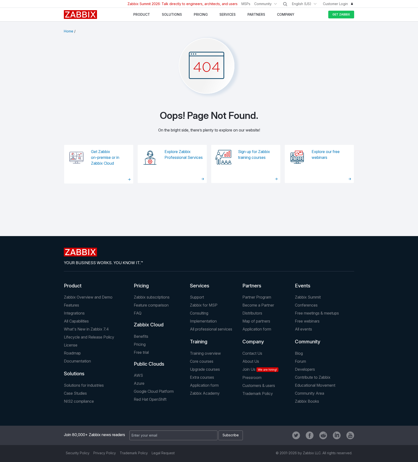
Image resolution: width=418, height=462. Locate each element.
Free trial (141, 352)
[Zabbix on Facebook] (310, 435)
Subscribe (231, 435)
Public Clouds (149, 364)
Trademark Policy (257, 393)
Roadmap (72, 353)
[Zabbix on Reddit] (323, 435)
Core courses (201, 361)
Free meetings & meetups (317, 313)
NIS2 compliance (79, 401)
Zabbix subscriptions (152, 297)
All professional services (211, 329)
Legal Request (163, 453)
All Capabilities (76, 321)
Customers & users (258, 385)
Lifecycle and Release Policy (89, 337)
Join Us (259, 369)
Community (263, 4)
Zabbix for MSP (203, 305)
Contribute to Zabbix (312, 377)
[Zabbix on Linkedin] (337, 435)
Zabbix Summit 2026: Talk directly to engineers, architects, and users (182, 4)
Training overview (205, 353)
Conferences (306, 305)
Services (199, 286)
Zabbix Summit (308, 297)
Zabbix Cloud (149, 325)
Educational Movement (315, 385)
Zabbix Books (307, 401)
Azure (139, 383)
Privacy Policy (104, 453)
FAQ (138, 313)
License (70, 345)
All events (303, 329)
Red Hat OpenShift (150, 399)
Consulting (199, 313)
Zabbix (80, 14)
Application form (256, 329)
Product (73, 286)
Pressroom (251, 377)
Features (71, 305)
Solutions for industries (84, 385)
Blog (299, 353)
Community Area (309, 393)
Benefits (141, 336)
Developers (305, 369)
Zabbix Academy (205, 393)
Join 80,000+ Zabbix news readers (94, 434)
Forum (300, 361)
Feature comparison (151, 305)
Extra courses (202, 377)
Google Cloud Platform (154, 391)
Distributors (252, 313)
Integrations (74, 313)
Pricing (141, 286)
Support (197, 297)
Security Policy (78, 453)
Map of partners (256, 321)
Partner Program (256, 297)
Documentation (77, 361)
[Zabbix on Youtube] (350, 435)
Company (253, 342)
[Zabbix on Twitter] (296, 435)
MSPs (245, 4)
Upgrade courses (205, 369)
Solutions (74, 374)
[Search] (285, 4)
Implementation (203, 321)
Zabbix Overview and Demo (88, 297)
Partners (251, 286)
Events (302, 286)
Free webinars (307, 321)
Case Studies (75, 393)
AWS (138, 375)
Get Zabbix (341, 14)
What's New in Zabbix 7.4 (86, 329)
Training (198, 342)
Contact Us (252, 353)
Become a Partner (258, 305)
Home (68, 31)
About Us (250, 361)
